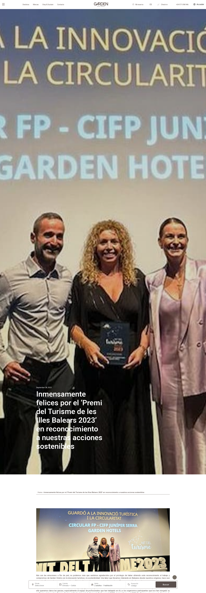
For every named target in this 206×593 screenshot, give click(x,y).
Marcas (36, 4)
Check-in (164, 4)
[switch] (56, 577)
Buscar (166, 584)
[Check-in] (158, 4)
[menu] (3, 4)
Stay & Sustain (47, 4)
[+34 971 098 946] (173, 4)
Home (40, 492)
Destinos (26, 4)
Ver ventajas (166, 577)
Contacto (60, 4)
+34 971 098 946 (182, 4)
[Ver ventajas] (174, 577)
